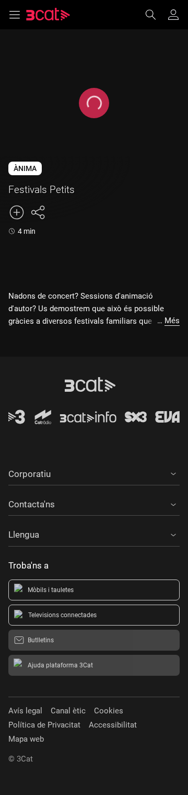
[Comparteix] (37, 212)
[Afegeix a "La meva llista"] (16, 212)
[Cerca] (155, 14)
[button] (94, 472)
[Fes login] (173, 14)
